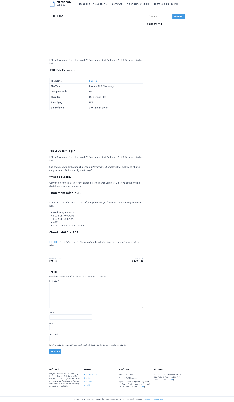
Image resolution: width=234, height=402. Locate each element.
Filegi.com (64, 2)
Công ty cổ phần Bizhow (153, 399)
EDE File (93, 80)
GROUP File (137, 261)
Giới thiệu (88, 381)
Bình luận (54, 281)
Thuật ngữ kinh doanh (166, 4)
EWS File (53, 261)
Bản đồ (141, 387)
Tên (51, 313)
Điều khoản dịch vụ (92, 374)
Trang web (53, 334)
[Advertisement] (96, 41)
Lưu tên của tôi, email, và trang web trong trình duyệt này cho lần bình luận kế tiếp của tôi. (88, 345)
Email (52, 323)
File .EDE (53, 241)
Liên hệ (87, 385)
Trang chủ (84, 4)
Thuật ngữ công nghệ (138, 4)
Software (117, 4)
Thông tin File (100, 4)
